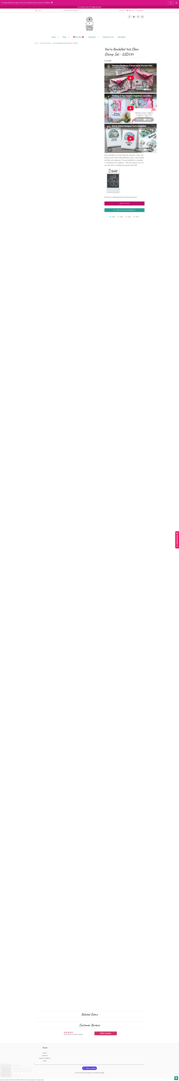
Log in (121, 10)
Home (54, 37)
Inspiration (92, 37)
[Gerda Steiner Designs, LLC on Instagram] (142, 16)
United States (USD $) (71, 10)
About (45, 1061)
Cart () (131, 10)
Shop (65, 37)
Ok (171, 2)
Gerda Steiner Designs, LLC (86, 1072)
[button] (177, 539)
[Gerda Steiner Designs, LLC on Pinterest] (138, 16)
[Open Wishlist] (176, 1078)
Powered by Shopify (99, 1072)
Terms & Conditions (44, 1058)
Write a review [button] (105, 1033)
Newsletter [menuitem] (121, 37)
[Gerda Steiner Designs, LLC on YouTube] (133, 16)
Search (45, 1053)
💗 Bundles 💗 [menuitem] (78, 37)
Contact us (45, 1055)
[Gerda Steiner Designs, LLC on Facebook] (129, 16)
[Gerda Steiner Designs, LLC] (89, 24)
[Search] (36, 10)
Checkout (140, 10)
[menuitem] (56, 37)
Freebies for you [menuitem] (108, 37)
